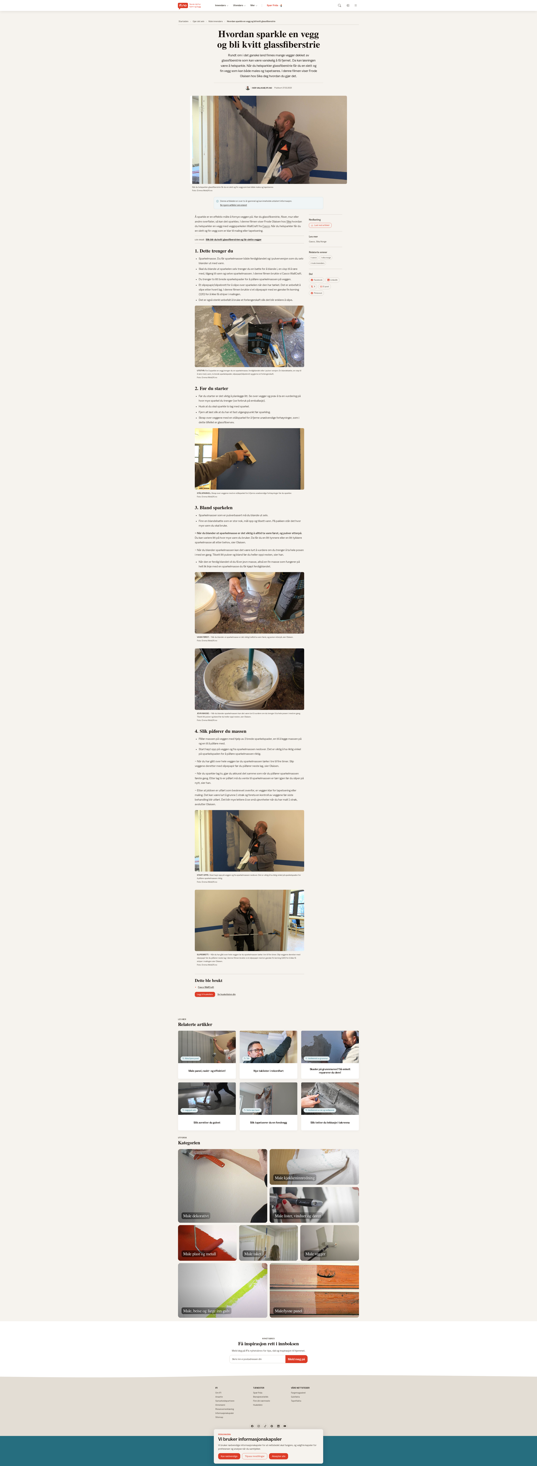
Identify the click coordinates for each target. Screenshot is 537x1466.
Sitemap (219, 1417)
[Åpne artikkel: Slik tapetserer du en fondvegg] (268, 1098)
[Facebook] (252, 1426)
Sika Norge (321, 241)
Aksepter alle (278, 1456)
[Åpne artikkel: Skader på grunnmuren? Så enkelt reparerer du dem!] (330, 1047)
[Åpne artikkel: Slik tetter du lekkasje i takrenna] (330, 1098)
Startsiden (183, 21)
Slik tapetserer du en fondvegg (268, 1122)
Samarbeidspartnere (224, 1401)
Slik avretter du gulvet (207, 1122)
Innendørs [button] (220, 5)
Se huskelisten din (226, 994)
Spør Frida (257, 1393)
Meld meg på (296, 1359)
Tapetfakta (296, 1401)
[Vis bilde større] (268, 140)
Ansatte (219, 1397)
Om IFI (218, 1393)
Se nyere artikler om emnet (233, 205)
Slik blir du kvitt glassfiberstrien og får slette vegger (234, 239)
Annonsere (220, 1405)
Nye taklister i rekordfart (269, 1070)
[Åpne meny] (355, 5)
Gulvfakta (295, 1397)
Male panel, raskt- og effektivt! (207, 1070)
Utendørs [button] (238, 5)
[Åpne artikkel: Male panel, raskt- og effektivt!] (207, 1047)
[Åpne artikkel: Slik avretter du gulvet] (207, 1098)
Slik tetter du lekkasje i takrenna (330, 1122)
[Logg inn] (347, 5)
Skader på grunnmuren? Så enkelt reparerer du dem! (330, 1070)
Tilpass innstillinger (255, 1456)
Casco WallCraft (206, 987)
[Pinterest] (271, 1426)
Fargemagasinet (298, 1393)
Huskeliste (257, 1405)
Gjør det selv (198, 21)
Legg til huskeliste (205, 994)
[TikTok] (265, 1426)
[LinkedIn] (278, 1426)
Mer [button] (252, 5)
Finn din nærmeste (261, 1401)
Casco (266, 226)
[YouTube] (285, 1426)
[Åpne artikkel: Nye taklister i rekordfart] (268, 1047)
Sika (288, 221)
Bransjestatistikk (260, 1397)
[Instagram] (258, 1426)
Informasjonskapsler (224, 1413)
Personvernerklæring (224, 1409)
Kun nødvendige (229, 1456)
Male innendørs (216, 21)
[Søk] (339, 5)
